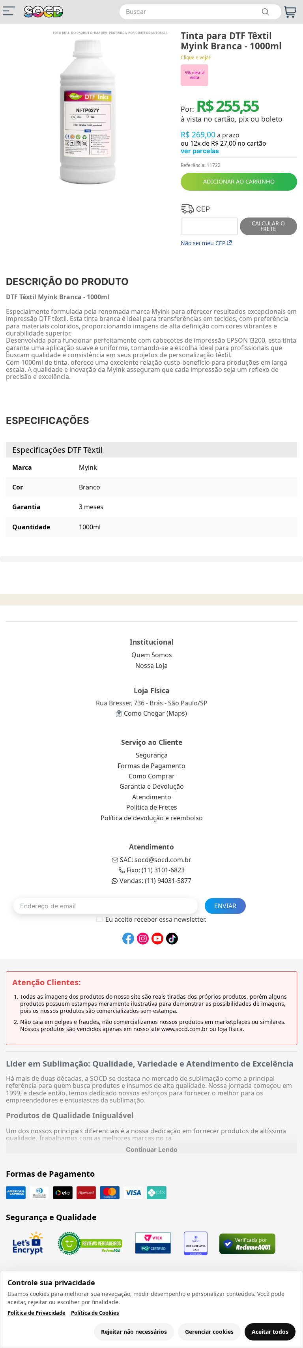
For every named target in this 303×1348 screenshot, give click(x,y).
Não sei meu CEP (203, 243)
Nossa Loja (151, 665)
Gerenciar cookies (209, 1331)
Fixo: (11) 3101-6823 (156, 870)
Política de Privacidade (36, 1313)
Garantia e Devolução (152, 786)
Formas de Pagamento (151, 765)
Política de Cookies (95, 1313)
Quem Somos (151, 655)
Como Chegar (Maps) (155, 713)
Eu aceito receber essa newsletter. (155, 919)
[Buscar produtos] (265, 11)
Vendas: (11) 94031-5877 (155, 880)
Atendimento (151, 797)
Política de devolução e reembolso (152, 818)
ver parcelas (200, 150)
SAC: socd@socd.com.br (155, 859)
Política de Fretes (151, 807)
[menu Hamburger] (9, 11)
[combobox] (200, 11)
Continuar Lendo (152, 1149)
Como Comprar (152, 776)
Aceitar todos (270, 1331)
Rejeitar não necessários (134, 1331)
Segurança (152, 755)
